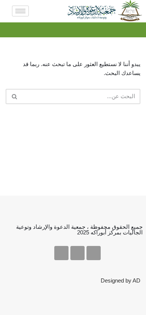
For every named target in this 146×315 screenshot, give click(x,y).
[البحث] (14, 96)
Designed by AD (120, 280)
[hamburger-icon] (20, 11)
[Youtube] (77, 253)
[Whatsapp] (61, 253)
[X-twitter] (93, 253)
